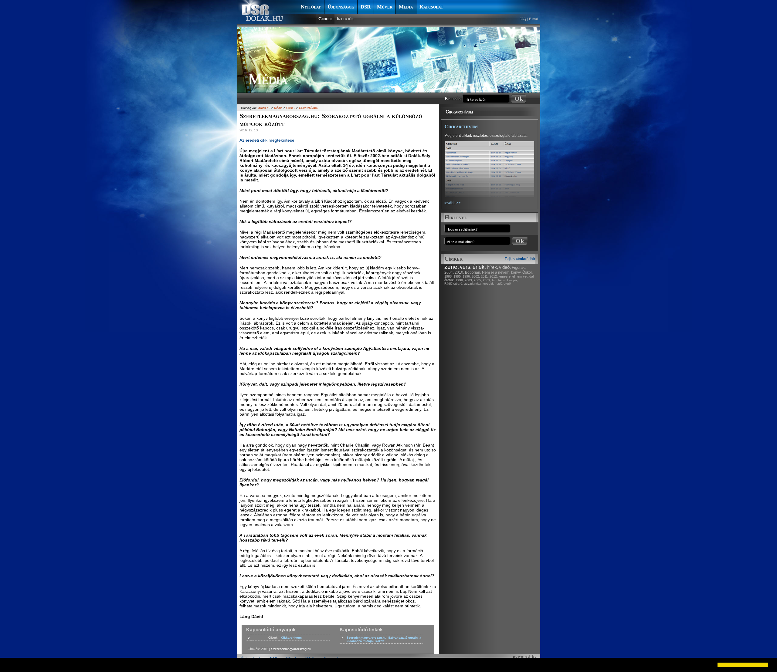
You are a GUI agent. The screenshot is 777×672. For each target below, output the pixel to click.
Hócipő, (512, 280)
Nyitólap (311, 7)
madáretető (503, 283)
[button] (10, 665)
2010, (459, 272)
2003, (469, 280)
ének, (479, 267)
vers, (466, 267)
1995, (457, 276)
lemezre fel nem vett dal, (516, 276)
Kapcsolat (431, 7)
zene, (451, 267)
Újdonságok (340, 7)
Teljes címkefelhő (520, 259)
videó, (505, 267)
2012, (494, 276)
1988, (448, 276)
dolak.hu (264, 108)
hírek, (492, 267)
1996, (467, 276)
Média (406, 7)
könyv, (516, 272)
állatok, (449, 280)
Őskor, (527, 272)
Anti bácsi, (499, 280)
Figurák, (519, 267)
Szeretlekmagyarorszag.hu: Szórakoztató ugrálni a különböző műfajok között (384, 639)
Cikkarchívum (459, 111)
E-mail (533, 19)
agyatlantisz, (473, 283)
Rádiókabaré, (453, 283)
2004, (449, 272)
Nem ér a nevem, (496, 272)
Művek (384, 7)
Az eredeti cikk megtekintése (266, 140)
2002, (476, 276)
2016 (264, 649)
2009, (487, 280)
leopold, (488, 283)
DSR (366, 7)
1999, (460, 280)
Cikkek (325, 18)
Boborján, (473, 272)
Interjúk (345, 18)
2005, (478, 280)
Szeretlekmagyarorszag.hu (291, 649)
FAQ (523, 19)
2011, (485, 276)
